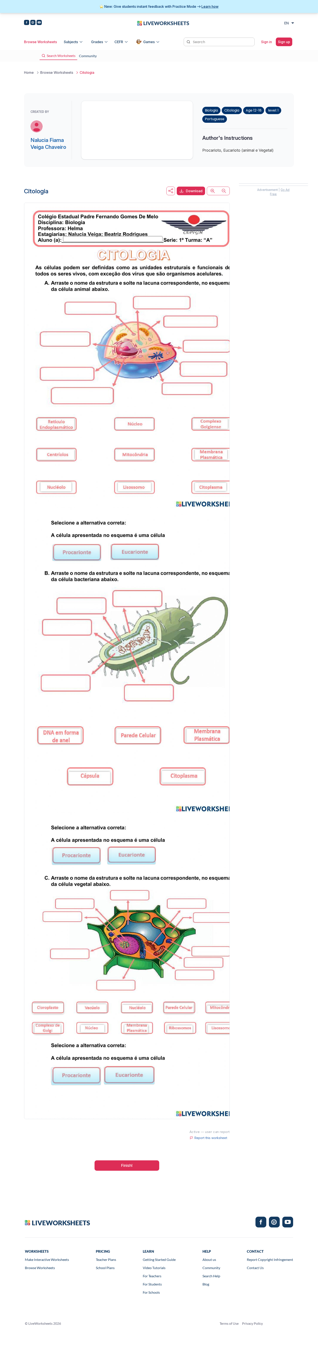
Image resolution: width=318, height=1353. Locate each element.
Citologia (231, 110)
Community (211, 1268)
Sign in (266, 42)
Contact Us (255, 1268)
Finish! (127, 1165)
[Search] (189, 41)
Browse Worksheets (40, 42)
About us (209, 1259)
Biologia (211, 110)
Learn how (209, 6)
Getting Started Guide (159, 1259)
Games (149, 42)
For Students (152, 1284)
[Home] (163, 23)
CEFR (118, 42)
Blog (205, 1284)
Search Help (211, 1276)
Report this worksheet (210, 1138)
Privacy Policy (252, 1323)
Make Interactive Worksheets (47, 1259)
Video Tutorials (154, 1268)
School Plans (105, 1268)
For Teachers (152, 1276)
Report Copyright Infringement (270, 1259)
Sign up (284, 42)
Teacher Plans (106, 1259)
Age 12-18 (254, 110)
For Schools (151, 1292)
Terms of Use (229, 1323)
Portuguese (214, 118)
